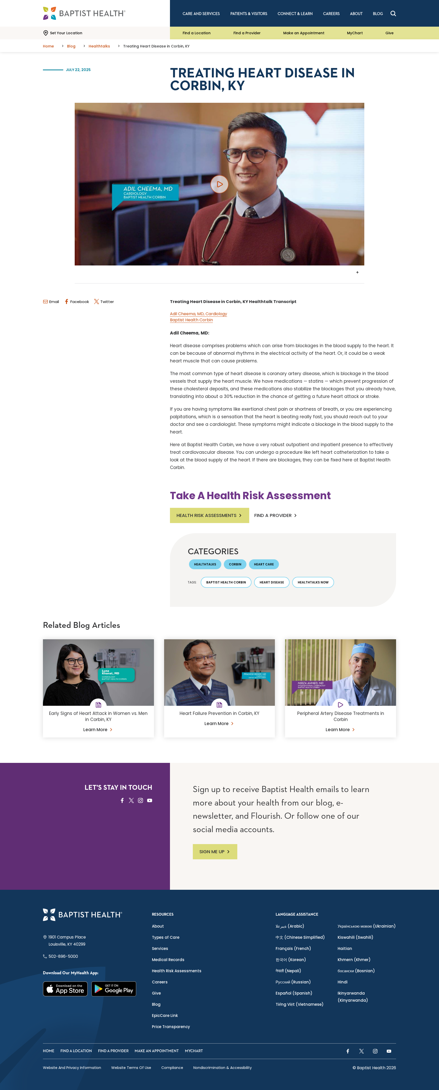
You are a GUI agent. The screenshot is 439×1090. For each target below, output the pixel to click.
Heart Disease (272, 582)
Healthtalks (205, 564)
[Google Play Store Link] (113, 988)
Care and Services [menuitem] (201, 14)
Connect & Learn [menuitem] (295, 14)
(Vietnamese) (300, 1004)
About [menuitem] (356, 14)
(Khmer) (354, 959)
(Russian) (293, 982)
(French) (293, 948)
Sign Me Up (212, 851)
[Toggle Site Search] (393, 13)
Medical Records (168, 959)
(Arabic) (290, 926)
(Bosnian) (356, 971)
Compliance (172, 1067)
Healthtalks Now (313, 582)
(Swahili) (355, 937)
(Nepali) (288, 971)
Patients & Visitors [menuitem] (248, 14)
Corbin (235, 564)
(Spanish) (294, 993)
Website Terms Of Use (131, 1067)
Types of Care (165, 937)
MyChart (355, 33)
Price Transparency (171, 1026)
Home (48, 1051)
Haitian (345, 948)
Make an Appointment (303, 33)
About (158, 926)
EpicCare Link (165, 1015)
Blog (156, 1004)
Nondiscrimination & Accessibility (222, 1067)
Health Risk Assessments (207, 515)
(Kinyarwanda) (353, 997)
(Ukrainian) (367, 926)
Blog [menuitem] (378, 14)
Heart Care (264, 564)
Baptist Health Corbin (191, 320)
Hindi (343, 982)
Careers (160, 982)
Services (160, 948)
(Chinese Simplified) (300, 937)
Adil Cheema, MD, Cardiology (198, 314)
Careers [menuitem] (331, 14)
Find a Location (197, 33)
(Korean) (291, 959)
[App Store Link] (65, 988)
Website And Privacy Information (72, 1067)
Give (389, 33)
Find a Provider (247, 33)
